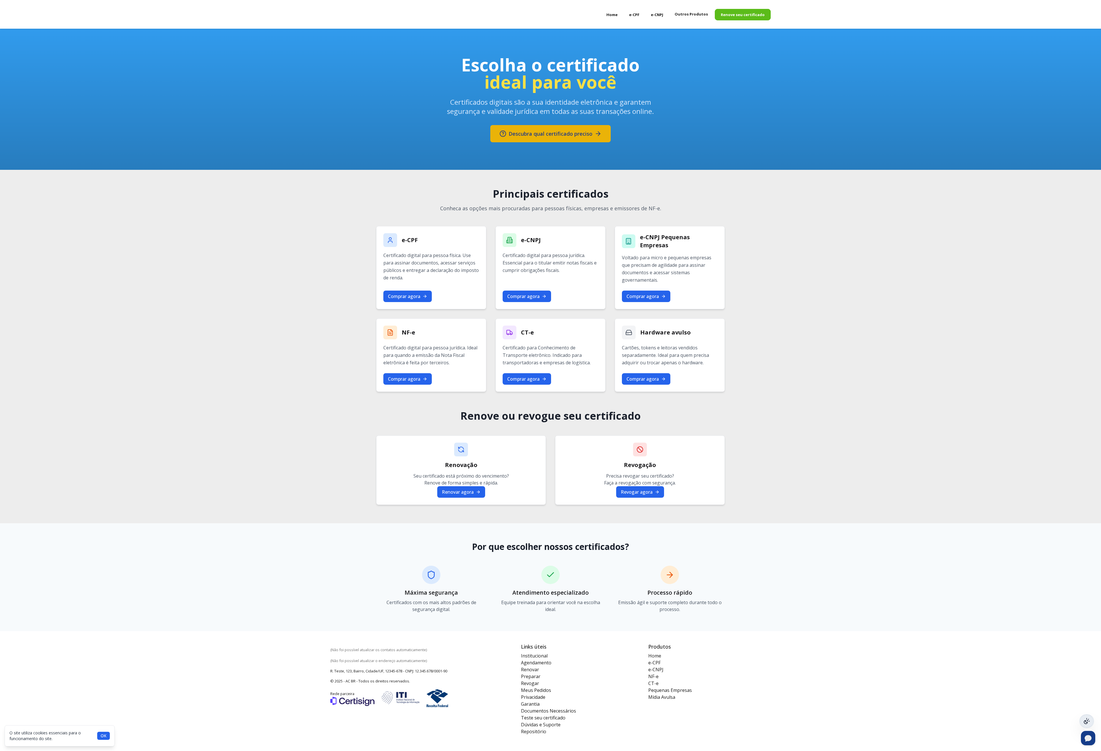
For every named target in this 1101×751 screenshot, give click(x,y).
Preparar (530, 676)
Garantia (530, 704)
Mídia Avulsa (661, 697)
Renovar (530, 669)
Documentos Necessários (548, 711)
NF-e (653, 676)
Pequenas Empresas (670, 690)
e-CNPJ (657, 14)
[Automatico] (1087, 721)
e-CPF (634, 14)
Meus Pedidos (536, 690)
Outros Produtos (691, 14)
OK (103, 735)
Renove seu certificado (743, 14)
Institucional (534, 656)
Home (612, 14)
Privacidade (533, 697)
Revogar (530, 683)
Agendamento (536, 662)
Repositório (533, 731)
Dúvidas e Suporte (541, 724)
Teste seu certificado (543, 718)
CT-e (653, 683)
